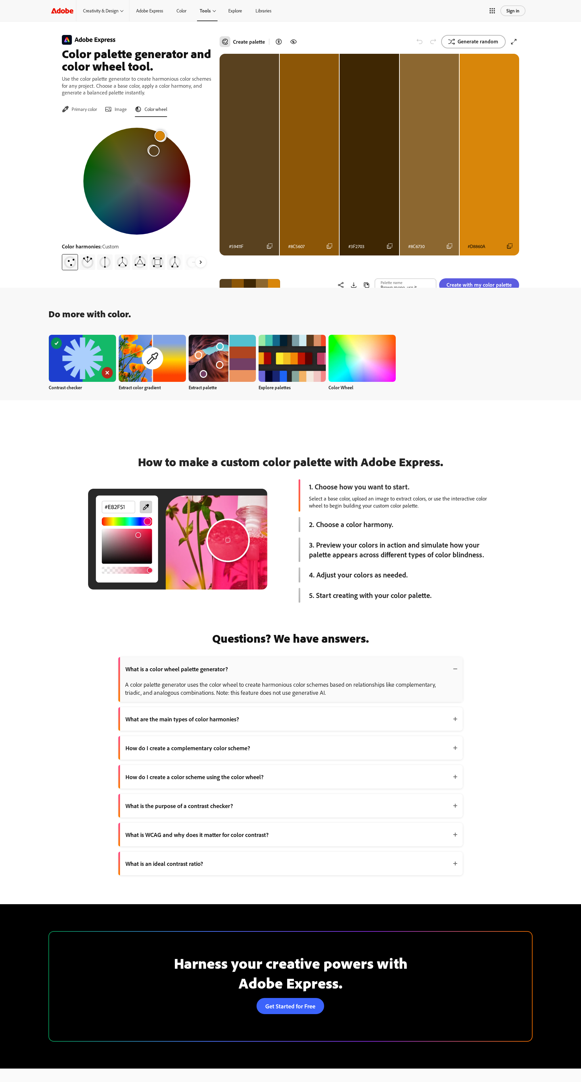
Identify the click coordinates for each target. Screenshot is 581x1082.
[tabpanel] (136, 196)
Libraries (263, 10)
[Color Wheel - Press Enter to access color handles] (137, 181)
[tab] (79, 109)
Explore (235, 10)
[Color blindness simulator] (293, 41)
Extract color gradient (140, 387)
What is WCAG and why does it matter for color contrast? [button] (197, 834)
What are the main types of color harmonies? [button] (182, 719)
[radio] (70, 262)
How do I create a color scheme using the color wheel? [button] (194, 776)
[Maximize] (513, 41)
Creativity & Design (100, 10)
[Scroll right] (200, 262)
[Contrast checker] (278, 41)
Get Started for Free (290, 1006)
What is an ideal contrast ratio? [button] (164, 863)
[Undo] (419, 41)
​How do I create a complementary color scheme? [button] (187, 748)
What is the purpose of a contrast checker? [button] (179, 805)
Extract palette (203, 387)
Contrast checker (65, 387)
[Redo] (433, 41)
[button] (492, 10)
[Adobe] (62, 10)
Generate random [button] (478, 41)
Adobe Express (149, 10)
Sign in (512, 10)
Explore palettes (275, 387)
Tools (205, 10)
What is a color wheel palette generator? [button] (176, 669)
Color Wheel (340, 387)
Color (181, 10)
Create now (82, 358)
